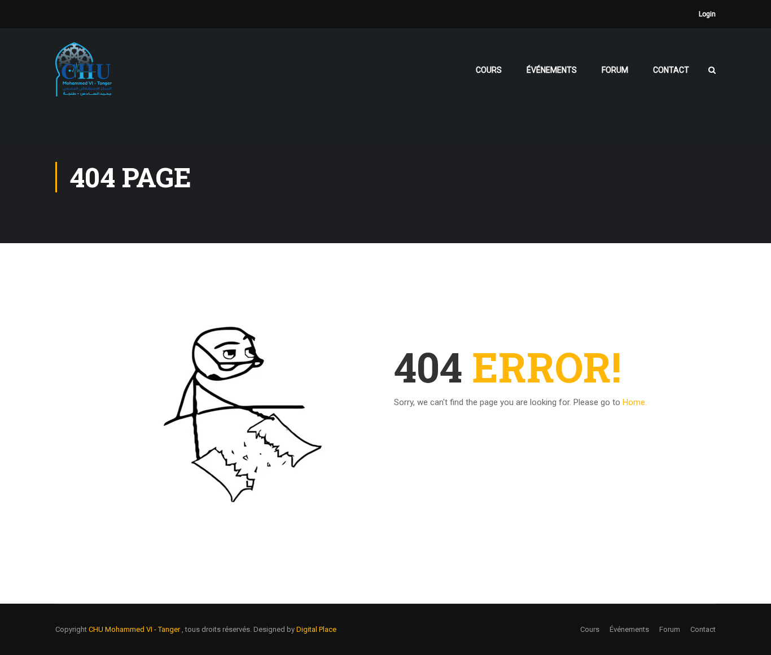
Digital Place (316, 629)
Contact (671, 69)
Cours (489, 69)
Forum (615, 69)
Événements (552, 69)
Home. (635, 402)
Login (707, 14)
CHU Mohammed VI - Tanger (135, 629)
